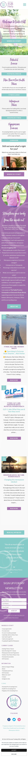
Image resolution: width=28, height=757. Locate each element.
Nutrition (7, 406)
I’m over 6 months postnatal (9, 633)
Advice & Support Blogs (8, 666)
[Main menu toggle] (24, 4)
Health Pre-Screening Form (9, 688)
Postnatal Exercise (19, 726)
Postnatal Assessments (8, 656)
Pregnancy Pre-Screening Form (10, 690)
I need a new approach (7, 639)
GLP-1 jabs (16, 403)
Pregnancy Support (8, 726)
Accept (14, 750)
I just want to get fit (7, 637)
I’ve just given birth (6, 628)
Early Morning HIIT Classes (9, 650)
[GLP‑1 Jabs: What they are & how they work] (14, 393)
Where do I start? (6, 674)
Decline (14, 754)
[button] (14, 41)
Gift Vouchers (5, 672)
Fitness (6, 347)
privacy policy (21, 617)
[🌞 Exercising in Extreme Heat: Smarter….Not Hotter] (14, 329)
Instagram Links (6, 678)
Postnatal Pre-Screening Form (9, 686)
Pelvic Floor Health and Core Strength (13, 728)
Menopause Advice (13, 405)
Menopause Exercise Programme (10, 652)
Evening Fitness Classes (8, 648)
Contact (4, 676)
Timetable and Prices (7, 670)
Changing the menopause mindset (14, 481)
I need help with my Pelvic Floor (10, 635)
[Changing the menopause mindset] (14, 464)
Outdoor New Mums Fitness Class (10, 654)
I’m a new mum (5, 631)
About (3, 668)
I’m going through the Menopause (10, 641)
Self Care (13, 347)
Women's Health (17, 347)
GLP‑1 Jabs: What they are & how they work (14, 410)
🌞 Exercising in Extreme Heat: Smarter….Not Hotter (14, 352)
